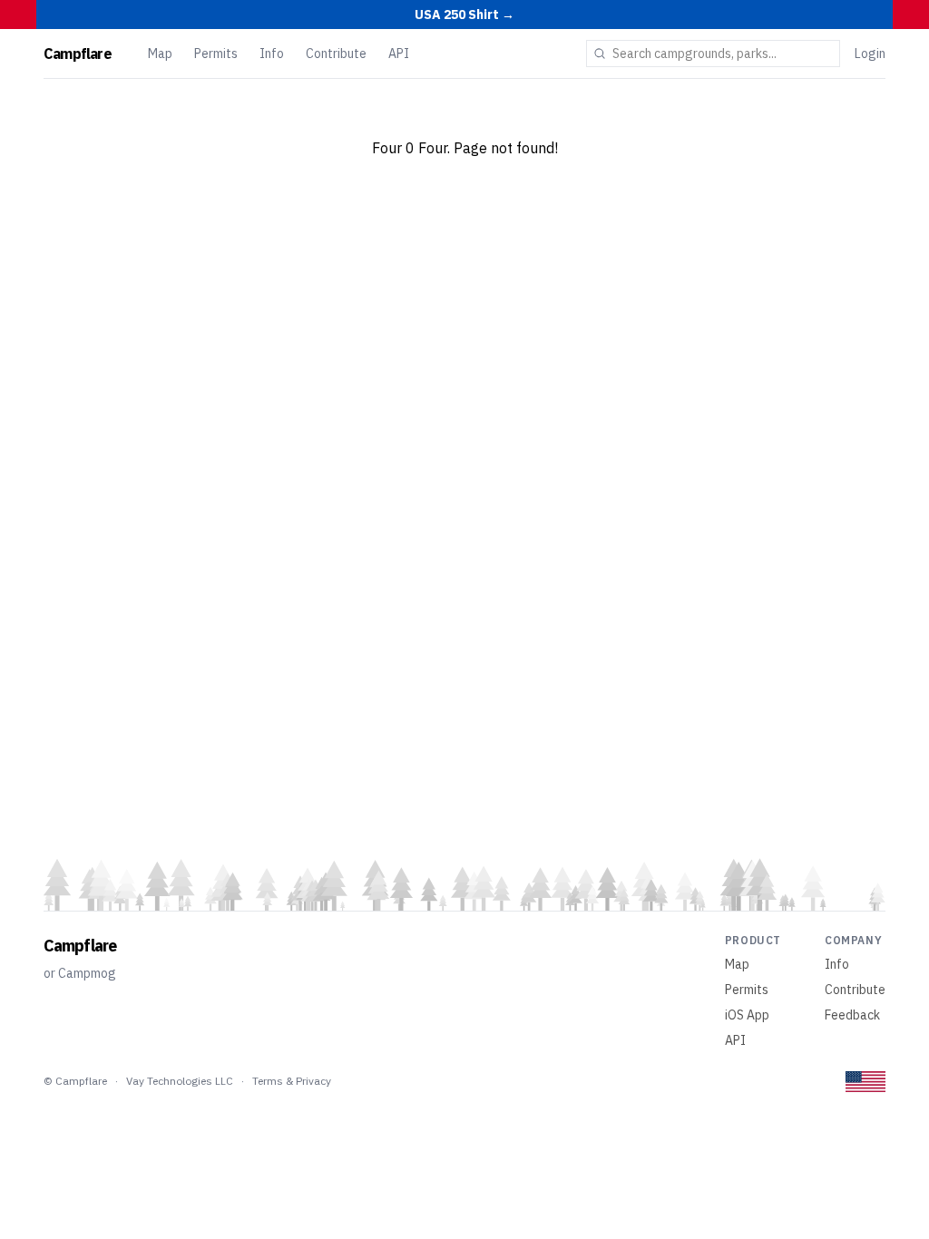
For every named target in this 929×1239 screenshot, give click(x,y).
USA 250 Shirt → (464, 14)
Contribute (336, 53)
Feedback (852, 1015)
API (398, 53)
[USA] (865, 1081)
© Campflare (75, 1081)
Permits (216, 53)
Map (160, 53)
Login (870, 53)
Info (271, 53)
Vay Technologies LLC (179, 1081)
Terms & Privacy (291, 1081)
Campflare (78, 53)
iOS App (747, 1015)
